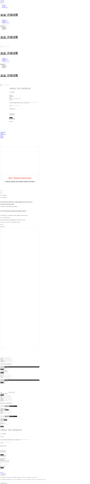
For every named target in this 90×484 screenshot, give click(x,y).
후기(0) (1, 135)
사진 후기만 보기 (4, 370)
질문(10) (1, 136)
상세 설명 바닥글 (3, 134)
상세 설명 (1, 133)
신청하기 (2, 467)
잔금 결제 (3, 6)
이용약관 (1, 472)
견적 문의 (3, 58)
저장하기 (2, 369)
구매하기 (2, 426)
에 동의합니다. (6, 363)
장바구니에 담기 (3, 455)
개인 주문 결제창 (4, 5)
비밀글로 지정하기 (3, 408)
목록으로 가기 (3, 409)
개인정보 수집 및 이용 (4, 363)
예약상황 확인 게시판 (5, 7)
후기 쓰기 (2, 372)
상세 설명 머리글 (3, 132)
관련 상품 (1, 137)
